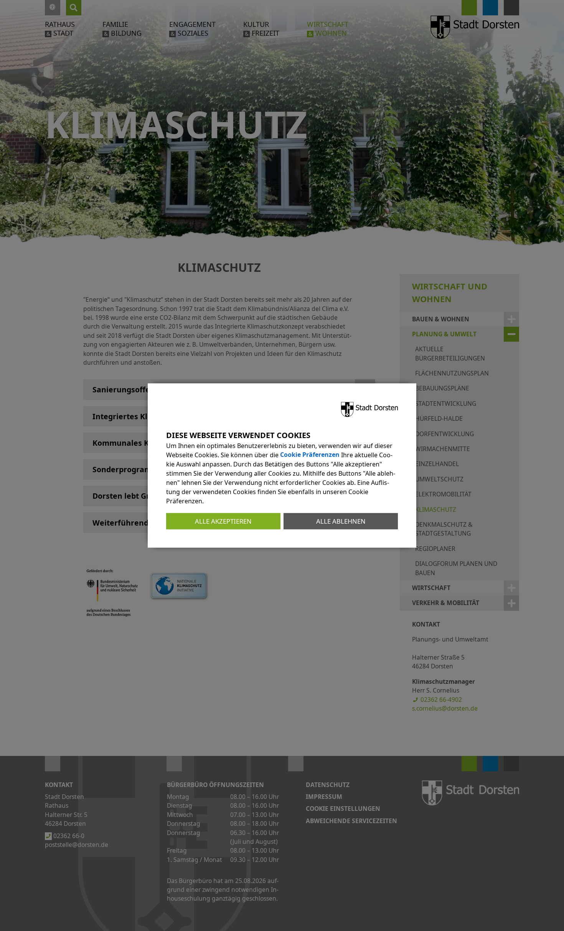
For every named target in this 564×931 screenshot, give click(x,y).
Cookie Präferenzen (310, 454)
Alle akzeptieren (223, 520)
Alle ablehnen (341, 520)
